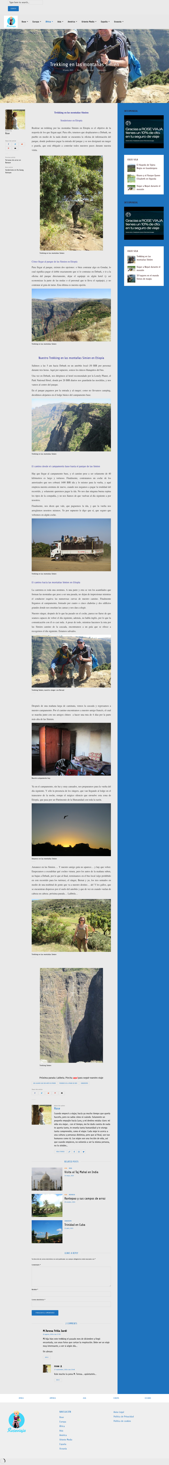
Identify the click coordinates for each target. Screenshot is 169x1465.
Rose (24, 21)
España (104, 21)
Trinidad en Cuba (74, 1224)
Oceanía (117, 21)
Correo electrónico (38, 1300)
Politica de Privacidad (124, 1416)
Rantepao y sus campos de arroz (84, 1198)
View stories (60, 1152)
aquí (75, 1077)
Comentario (36, 1265)
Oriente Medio (88, 21)
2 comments (101, 70)
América (71, 21)
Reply (47, 1357)
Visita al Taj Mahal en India (81, 1172)
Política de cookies (122, 1421)
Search (13, 9)
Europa (35, 21)
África (48, 21)
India (70, 1168)
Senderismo (84, 1083)
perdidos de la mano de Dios (68, 1083)
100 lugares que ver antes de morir (44, 1083)
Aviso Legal (119, 1412)
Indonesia (72, 1195)
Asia (59, 21)
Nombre (35, 1289)
